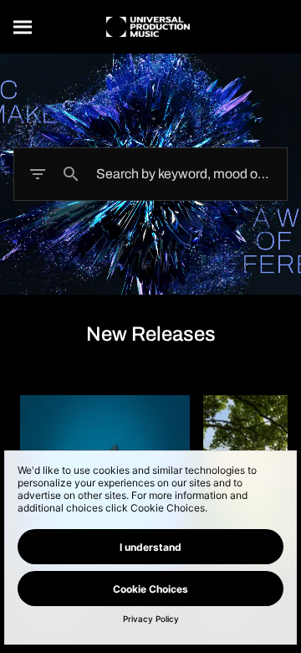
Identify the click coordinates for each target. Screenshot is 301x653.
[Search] (23, 27)
